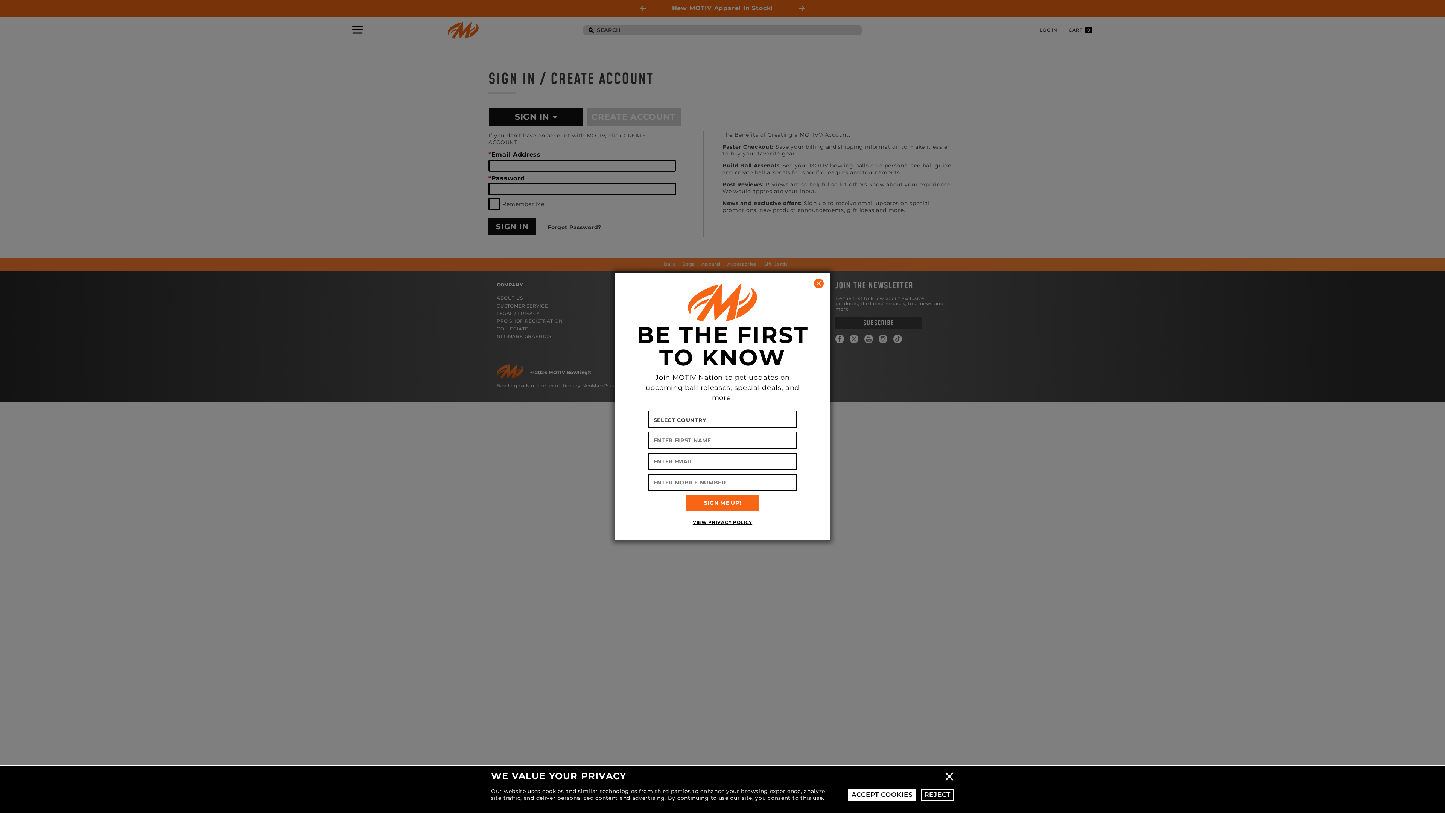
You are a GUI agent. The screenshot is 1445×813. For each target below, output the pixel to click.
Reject (937, 794)
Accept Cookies (882, 794)
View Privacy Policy (722, 522)
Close (949, 776)
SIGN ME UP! (722, 502)
